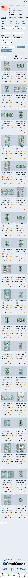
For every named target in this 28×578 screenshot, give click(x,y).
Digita (2, 26)
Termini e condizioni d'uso (12, 569)
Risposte (19, 560)
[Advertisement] (14, 540)
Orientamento (15, 26)
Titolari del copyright (8, 559)
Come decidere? (12, 17)
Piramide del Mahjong (7, 72)
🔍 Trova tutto (21, 47)
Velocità (2, 35)
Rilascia (2, 31)
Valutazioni (3, 45)
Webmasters (7, 560)
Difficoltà (14, 35)
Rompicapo (3, 17)
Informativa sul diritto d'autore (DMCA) (21, 568)
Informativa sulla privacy (4, 568)
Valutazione (20, 17)
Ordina (2, 40)
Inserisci (25, 1)
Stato (13, 31)
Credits (19, 559)
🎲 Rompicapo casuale (7, 50)
